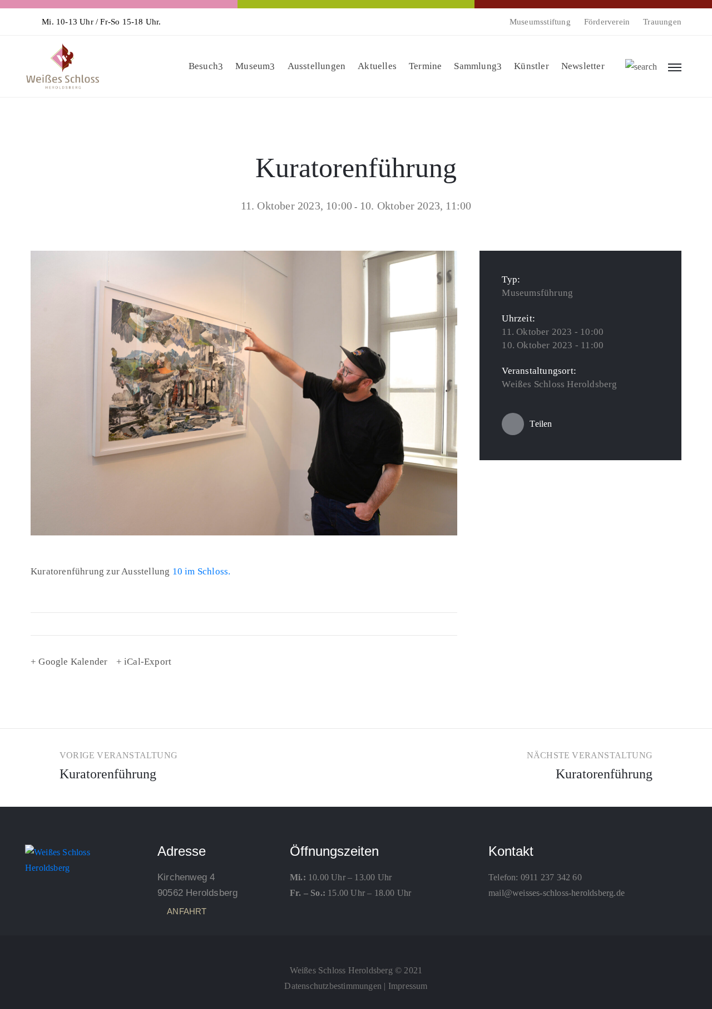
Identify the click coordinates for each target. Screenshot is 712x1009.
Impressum (408, 986)
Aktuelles (377, 66)
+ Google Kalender (69, 661)
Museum (252, 66)
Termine (425, 66)
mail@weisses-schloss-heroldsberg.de (556, 893)
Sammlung (475, 66)
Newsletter (583, 66)
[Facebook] (356, 945)
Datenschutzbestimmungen (333, 986)
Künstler (531, 66)
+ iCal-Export (144, 661)
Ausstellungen (317, 66)
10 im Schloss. (201, 571)
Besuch (203, 66)
